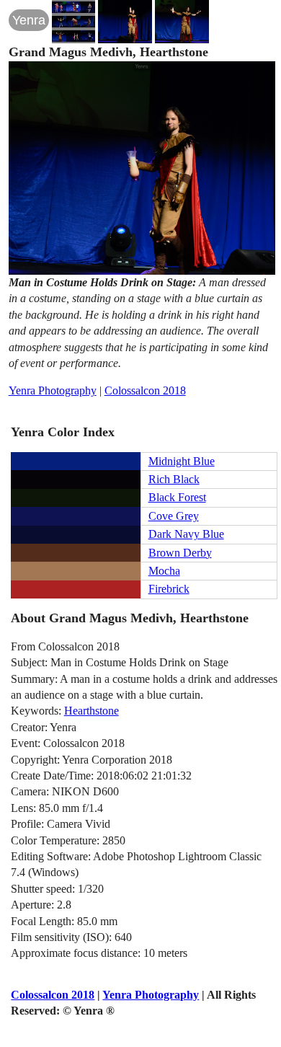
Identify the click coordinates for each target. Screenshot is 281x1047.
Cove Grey (173, 516)
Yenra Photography (53, 390)
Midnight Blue (181, 461)
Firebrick (168, 589)
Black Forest (177, 497)
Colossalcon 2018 (145, 390)
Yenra (28, 20)
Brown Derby (180, 553)
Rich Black (174, 479)
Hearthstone (91, 710)
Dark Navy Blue (186, 534)
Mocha (164, 571)
